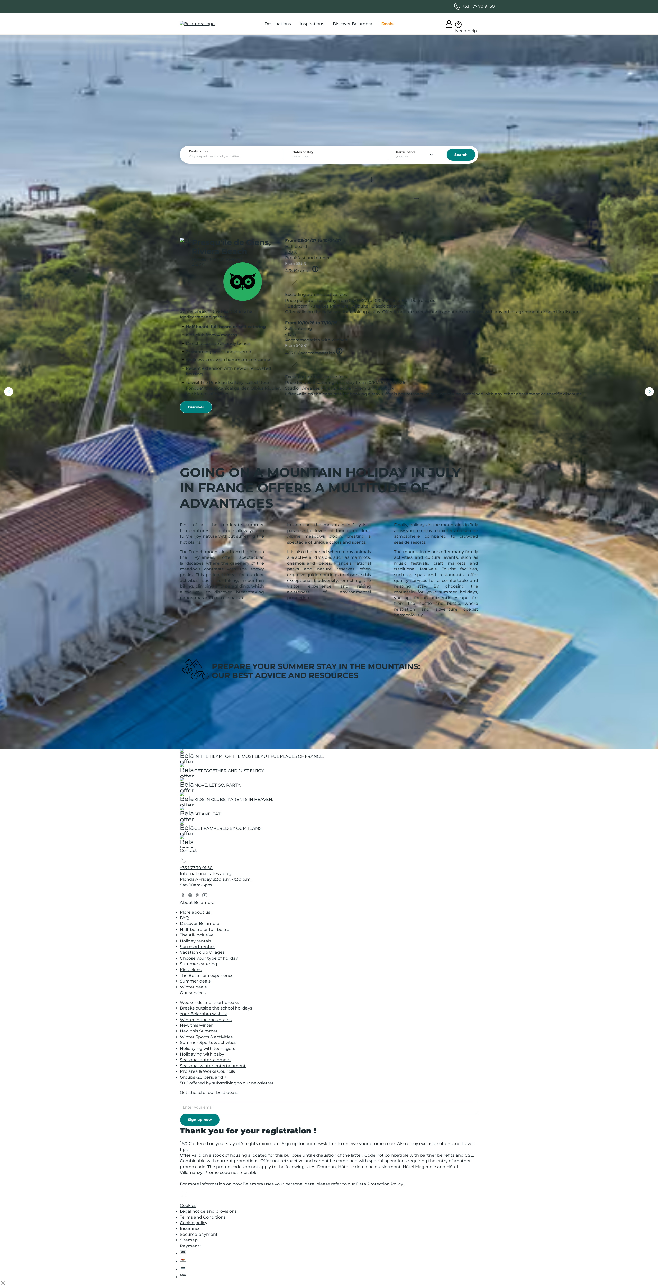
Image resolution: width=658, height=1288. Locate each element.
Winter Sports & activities (206, 1036)
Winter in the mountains (206, 1019)
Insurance (190, 1228)
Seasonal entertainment (205, 1059)
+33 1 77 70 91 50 (196, 867)
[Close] (294, 283)
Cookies (188, 1205)
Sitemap (189, 1240)
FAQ (184, 917)
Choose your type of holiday (209, 958)
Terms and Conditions (203, 1217)
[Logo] (197, 24)
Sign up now (200, 1119)
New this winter (196, 1025)
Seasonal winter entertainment (213, 1065)
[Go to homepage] (186, 842)
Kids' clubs (191, 969)
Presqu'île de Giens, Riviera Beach (231, 247)
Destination (198, 151)
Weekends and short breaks (209, 1002)
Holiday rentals (195, 941)
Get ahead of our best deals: (209, 1092)
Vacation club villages (202, 952)
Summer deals (195, 981)
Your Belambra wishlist (203, 1013)
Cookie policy (193, 1222)
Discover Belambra (200, 923)
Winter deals (193, 987)
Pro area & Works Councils (207, 1071)
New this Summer (199, 1031)
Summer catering (198, 963)
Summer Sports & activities (208, 1042)
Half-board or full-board (205, 929)
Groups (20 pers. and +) (204, 1077)
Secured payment (199, 1234)
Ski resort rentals (197, 946)
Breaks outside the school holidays (216, 1008)
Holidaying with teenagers (207, 1048)
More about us (195, 912)
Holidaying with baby (202, 1054)
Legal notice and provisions (208, 1211)
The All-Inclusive (197, 935)
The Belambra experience (207, 975)
